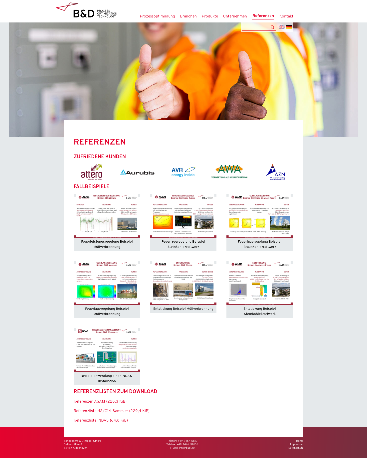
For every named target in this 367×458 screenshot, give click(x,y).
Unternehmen (235, 16)
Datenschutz (295, 448)
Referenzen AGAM (100, 402)
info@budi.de (187, 448)
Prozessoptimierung (157, 16)
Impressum (296, 444)
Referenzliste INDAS (101, 421)
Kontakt (286, 16)
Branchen (188, 16)
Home (299, 441)
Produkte (210, 16)
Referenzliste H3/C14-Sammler (112, 411)
